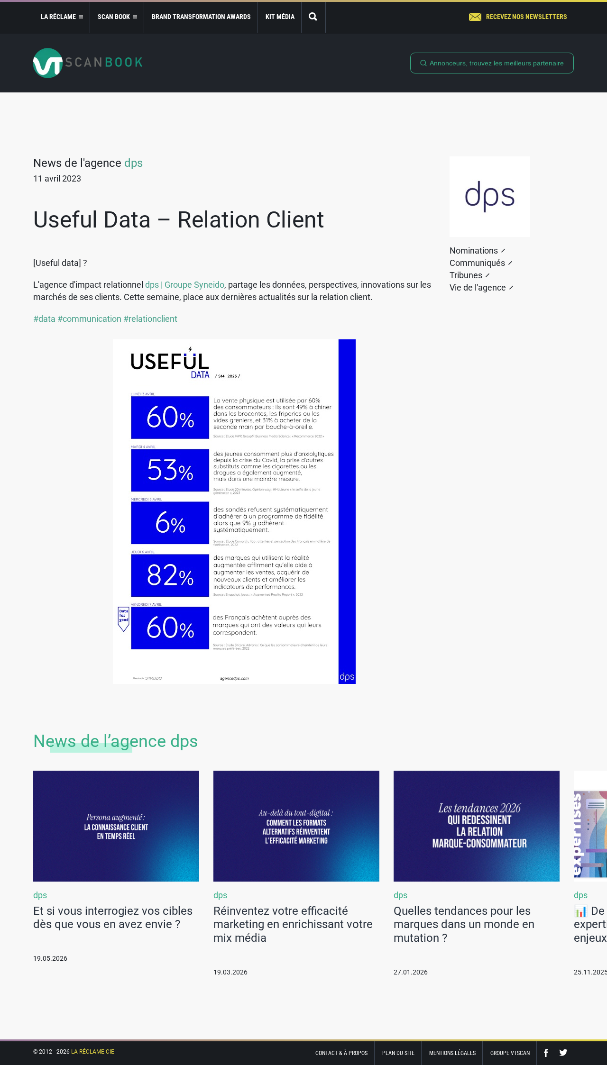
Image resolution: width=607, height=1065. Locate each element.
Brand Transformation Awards (201, 16)
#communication (89, 319)
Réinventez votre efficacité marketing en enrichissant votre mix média (293, 924)
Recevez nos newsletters (526, 16)
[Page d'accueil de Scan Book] (87, 63)
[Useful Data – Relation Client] (234, 511)
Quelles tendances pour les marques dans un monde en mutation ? (464, 924)
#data (44, 319)
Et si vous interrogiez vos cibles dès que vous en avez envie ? (113, 917)
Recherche (313, 17)
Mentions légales (452, 1053)
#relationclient (150, 319)
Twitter (563, 1053)
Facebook (548, 1053)
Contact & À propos (341, 1053)
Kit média (280, 16)
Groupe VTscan (510, 1053)
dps (133, 163)
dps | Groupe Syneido (184, 285)
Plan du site (398, 1053)
